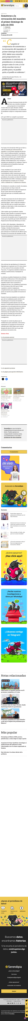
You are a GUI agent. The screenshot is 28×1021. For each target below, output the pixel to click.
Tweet (26, 1000)
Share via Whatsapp (26, 1008)
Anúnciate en (14, 486)
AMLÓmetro (4, 13)
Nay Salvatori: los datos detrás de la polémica (11, 753)
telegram (26, 1011)
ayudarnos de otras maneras (12, 437)
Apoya (11, 1)
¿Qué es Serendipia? (14, 971)
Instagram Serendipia (21, 1)
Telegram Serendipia (26, 1)
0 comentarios (14, 452)
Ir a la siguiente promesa (8, 368)
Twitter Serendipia (17, 1)
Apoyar (14, 991)
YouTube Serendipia (16, 1)
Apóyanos (22, 911)
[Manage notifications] (25, 1018)
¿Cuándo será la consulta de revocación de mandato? (18, 396)
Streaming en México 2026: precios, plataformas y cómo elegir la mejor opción (13, 737)
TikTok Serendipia (19, 1)
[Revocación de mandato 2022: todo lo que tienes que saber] (6, 391)
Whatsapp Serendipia (24, 1)
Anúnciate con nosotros (14, 985)
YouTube (17, 435)
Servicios (14, 974)
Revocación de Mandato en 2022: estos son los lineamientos (5, 412)
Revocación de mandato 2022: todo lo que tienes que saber (6, 396)
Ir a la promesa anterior (7, 337)
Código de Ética (17, 1001)
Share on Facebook (26, 1004)
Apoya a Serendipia (26, 1015)
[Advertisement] (14, 132)
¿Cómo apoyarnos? (14, 982)
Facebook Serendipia (22, 1)
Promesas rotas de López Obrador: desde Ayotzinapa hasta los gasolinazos (13, 706)
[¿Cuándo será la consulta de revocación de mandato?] (18, 391)
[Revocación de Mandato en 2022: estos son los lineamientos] (6, 406)
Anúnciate (8, 1)
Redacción (7, 27)
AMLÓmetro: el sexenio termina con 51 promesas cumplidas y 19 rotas (12, 691)
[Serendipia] (9, 6)
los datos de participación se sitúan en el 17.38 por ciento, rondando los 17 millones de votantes (13, 180)
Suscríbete (3, 1)
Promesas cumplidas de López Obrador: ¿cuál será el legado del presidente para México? (13, 721)
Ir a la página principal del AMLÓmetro (12, 372)
